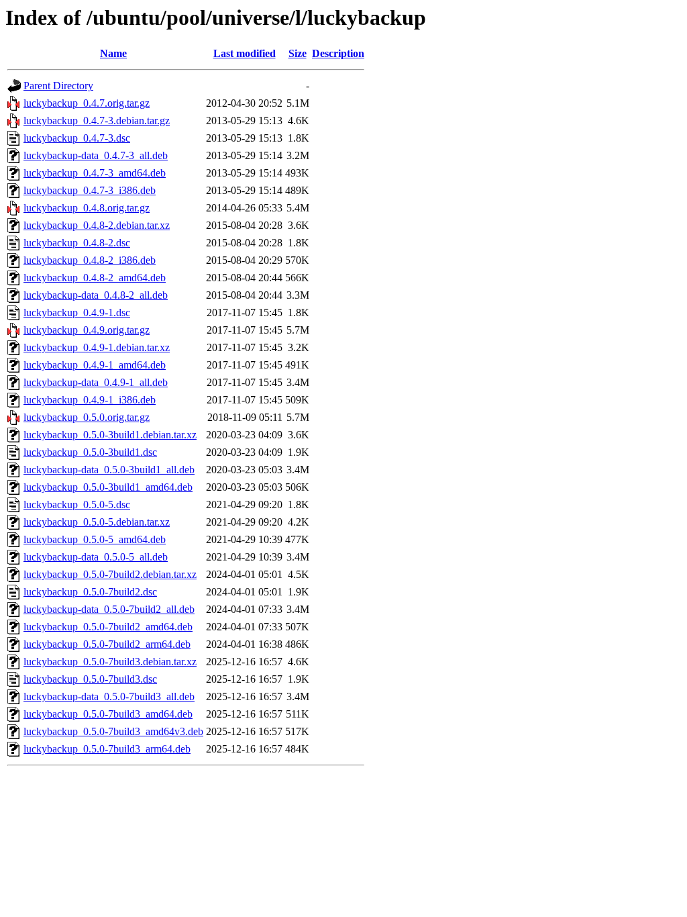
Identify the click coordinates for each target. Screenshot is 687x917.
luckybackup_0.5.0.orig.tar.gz (86, 417)
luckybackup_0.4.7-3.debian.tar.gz (96, 120)
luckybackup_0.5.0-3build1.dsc (90, 452)
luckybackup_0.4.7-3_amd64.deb (94, 173)
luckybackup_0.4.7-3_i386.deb (89, 190)
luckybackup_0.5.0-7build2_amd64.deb (108, 626)
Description (338, 53)
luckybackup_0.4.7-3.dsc (76, 138)
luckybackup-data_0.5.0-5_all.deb (95, 557)
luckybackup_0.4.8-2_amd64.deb (94, 277)
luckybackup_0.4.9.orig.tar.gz (86, 330)
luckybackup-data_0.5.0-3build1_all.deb (109, 469)
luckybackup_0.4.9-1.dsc (76, 312)
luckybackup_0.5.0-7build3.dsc (90, 679)
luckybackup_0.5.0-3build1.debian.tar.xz (110, 434)
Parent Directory (58, 85)
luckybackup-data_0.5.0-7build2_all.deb (109, 609)
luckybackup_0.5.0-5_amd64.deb (94, 539)
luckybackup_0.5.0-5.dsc (76, 504)
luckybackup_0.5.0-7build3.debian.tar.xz (110, 661)
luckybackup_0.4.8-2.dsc (76, 242)
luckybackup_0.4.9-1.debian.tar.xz (96, 347)
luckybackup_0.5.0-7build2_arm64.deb (107, 644)
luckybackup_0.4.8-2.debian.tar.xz (96, 225)
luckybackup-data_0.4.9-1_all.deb (95, 382)
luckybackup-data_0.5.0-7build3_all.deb (109, 696)
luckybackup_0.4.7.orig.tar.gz (86, 103)
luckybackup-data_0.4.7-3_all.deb (95, 155)
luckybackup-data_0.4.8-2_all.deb (95, 295)
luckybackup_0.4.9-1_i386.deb (89, 399)
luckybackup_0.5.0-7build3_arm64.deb (107, 749)
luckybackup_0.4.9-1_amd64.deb (94, 365)
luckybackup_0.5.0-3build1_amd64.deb (108, 487)
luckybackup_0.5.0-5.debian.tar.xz (96, 522)
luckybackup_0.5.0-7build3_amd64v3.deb (113, 731)
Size (297, 53)
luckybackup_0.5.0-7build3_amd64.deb (108, 714)
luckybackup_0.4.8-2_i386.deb (89, 260)
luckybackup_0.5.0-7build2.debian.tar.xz (110, 574)
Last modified (244, 53)
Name (113, 53)
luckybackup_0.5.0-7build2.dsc (90, 591)
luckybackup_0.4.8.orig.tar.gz (86, 207)
